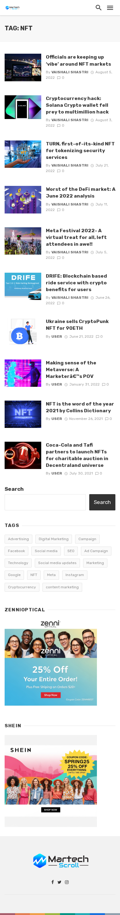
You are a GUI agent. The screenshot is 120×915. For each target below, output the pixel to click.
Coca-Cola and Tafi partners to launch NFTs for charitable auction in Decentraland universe (77, 455)
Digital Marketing (54, 539)
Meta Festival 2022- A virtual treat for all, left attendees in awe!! (76, 237)
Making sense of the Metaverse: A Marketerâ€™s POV (71, 369)
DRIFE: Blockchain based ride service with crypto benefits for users (76, 282)
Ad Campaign (96, 551)
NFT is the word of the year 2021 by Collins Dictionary (80, 407)
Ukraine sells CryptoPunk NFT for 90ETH (77, 324)
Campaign (87, 539)
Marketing (95, 563)
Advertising (18, 539)
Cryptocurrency (22, 587)
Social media (46, 551)
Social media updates (57, 563)
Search (14, 489)
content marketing (62, 587)
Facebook (16, 551)
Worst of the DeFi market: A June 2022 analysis (80, 192)
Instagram (75, 575)
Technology (18, 563)
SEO (70, 551)
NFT (33, 575)
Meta (51, 575)
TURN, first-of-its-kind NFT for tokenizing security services (80, 150)
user (56, 336)
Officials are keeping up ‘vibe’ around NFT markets (78, 60)
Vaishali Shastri (69, 72)
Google (14, 575)
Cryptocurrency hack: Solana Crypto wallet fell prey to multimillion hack (77, 105)
